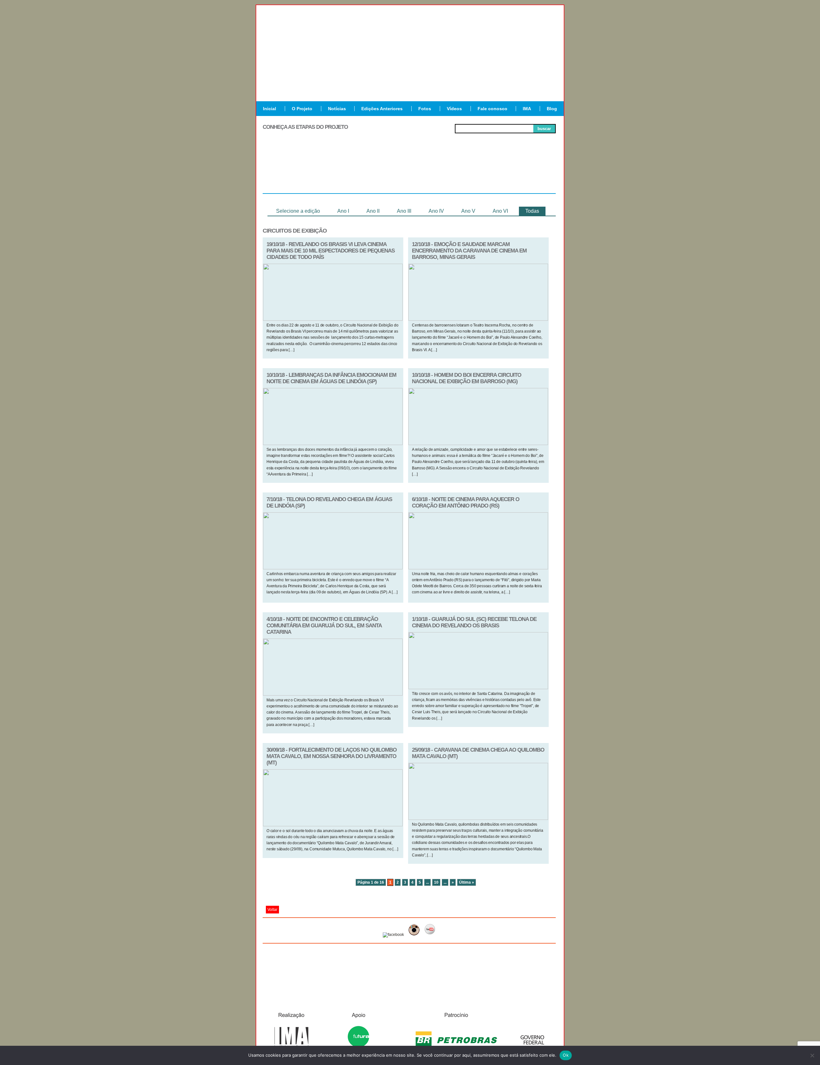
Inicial (269, 108)
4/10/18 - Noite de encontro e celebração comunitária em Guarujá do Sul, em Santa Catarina (323, 625)
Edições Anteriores (382, 108)
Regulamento (292, 169)
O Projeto (302, 108)
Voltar (272, 909)
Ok (566, 1055)
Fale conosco (492, 108)
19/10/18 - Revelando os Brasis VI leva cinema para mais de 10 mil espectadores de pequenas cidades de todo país (330, 250)
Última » (466, 882)
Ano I (343, 211)
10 (436, 882)
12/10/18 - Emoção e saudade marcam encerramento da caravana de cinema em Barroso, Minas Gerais (469, 250)
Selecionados (351, 169)
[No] (812, 1055)
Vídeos (454, 108)
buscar (544, 128)
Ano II (373, 211)
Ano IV (436, 211)
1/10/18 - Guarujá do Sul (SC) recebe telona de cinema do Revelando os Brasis (474, 622)
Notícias (337, 108)
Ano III (404, 211)
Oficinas (409, 169)
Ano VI (500, 211)
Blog (552, 108)
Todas (532, 211)
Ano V (468, 211)
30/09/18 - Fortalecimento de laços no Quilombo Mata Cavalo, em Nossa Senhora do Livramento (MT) (331, 756)
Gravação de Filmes (468, 172)
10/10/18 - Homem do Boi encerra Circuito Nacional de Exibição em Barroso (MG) (466, 378)
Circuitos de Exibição (526, 172)
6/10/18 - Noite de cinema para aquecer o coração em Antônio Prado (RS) (465, 502)
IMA (527, 108)
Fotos (424, 108)
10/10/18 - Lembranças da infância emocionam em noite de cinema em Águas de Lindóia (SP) (331, 378)
